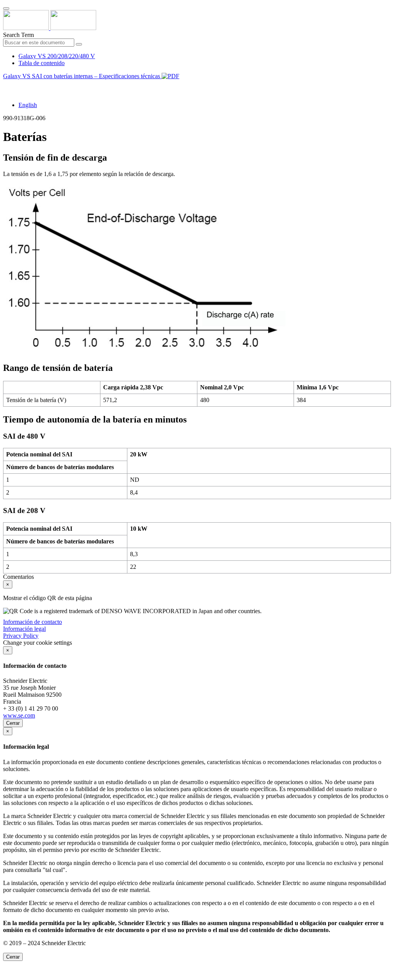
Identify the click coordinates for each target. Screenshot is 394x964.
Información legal (24, 628)
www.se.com (19, 715)
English (27, 105)
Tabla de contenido (41, 63)
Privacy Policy (20, 635)
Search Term (18, 35)
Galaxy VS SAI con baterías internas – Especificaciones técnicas (82, 76)
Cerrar (13, 723)
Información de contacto (32, 622)
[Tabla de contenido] (6, 85)
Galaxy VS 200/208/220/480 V (56, 56)
